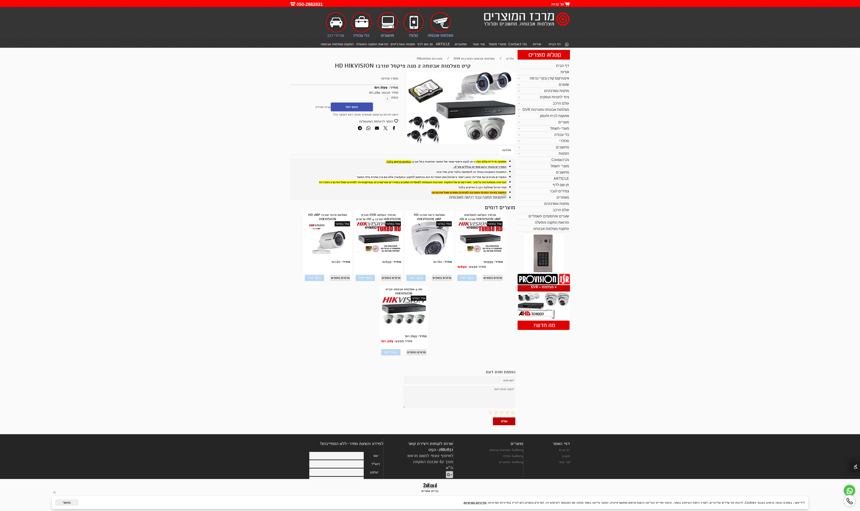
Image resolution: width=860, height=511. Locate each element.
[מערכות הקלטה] (544, 283)
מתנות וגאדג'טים (403, 44)
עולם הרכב (561, 103)
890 (464, 266)
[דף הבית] (526, 26)
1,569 (376, 92)
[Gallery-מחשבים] (388, 36)
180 (439, 261)
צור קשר (479, 44)
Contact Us (517, 44)
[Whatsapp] (567, 45)
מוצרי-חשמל (559, 128)
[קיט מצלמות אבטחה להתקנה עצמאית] (544, 318)
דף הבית (555, 44)
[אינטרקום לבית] (544, 272)
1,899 (382, 87)
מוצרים (563, 122)
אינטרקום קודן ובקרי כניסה (549, 78)
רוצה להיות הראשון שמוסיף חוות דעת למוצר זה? (365, 114)
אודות (537, 44)
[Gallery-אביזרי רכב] (336, 36)
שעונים (564, 84)
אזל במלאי (495, 224)
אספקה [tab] (506, 150)
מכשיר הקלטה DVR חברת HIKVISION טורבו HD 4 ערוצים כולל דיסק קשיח (378, 219)
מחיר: (392, 87)
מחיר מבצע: (389, 92)
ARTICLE (443, 44)
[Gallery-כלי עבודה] (362, 36)
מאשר (67, 502)
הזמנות (564, 153)
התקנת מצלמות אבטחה (337, 44)
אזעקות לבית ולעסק (554, 116)
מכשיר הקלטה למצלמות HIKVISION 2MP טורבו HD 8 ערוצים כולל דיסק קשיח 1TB (480, 219)
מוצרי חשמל (497, 44)
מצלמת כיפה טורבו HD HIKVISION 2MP (429, 217)
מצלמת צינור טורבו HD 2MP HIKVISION (327, 217)
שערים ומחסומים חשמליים (549, 216)
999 (490, 261)
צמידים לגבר (559, 191)
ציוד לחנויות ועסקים (554, 97)
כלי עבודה (561, 135)
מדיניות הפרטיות (475, 502)
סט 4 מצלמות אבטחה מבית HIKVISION (404, 291)
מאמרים (563, 197)
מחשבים (461, 44)
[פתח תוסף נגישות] (855, 467)
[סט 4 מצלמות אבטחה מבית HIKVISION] (403, 323)
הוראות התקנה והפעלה (372, 44)
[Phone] (849, 501)
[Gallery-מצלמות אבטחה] (440, 36)
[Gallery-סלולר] (413, 36)
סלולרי (564, 141)
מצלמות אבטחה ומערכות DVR (545, 110)
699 (388, 261)
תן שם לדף (425, 44)
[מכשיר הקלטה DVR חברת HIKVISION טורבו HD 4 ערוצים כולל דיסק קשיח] (378, 251)
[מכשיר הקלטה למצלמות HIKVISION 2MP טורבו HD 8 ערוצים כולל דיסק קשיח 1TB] (480, 251)
